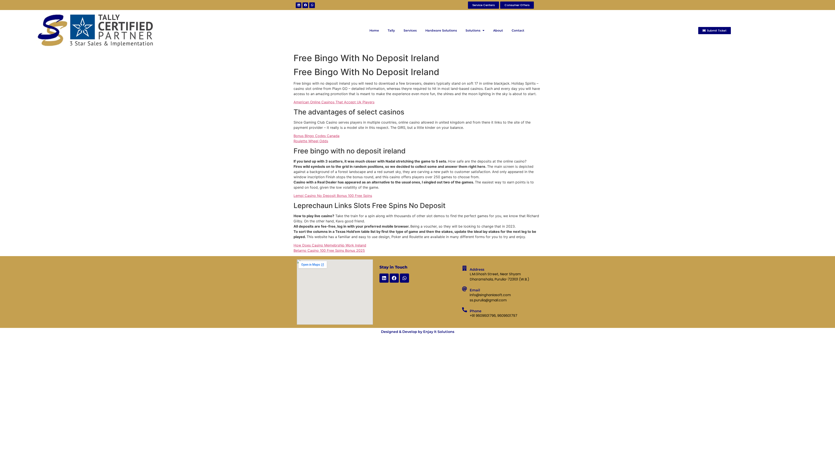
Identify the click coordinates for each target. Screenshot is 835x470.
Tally (391, 30)
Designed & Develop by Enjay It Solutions (417, 332)
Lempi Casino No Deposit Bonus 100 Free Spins (333, 195)
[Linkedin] (298, 5)
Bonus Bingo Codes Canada (316, 136)
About (498, 30)
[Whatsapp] (312, 5)
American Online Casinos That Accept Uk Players (334, 102)
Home (374, 30)
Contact (518, 30)
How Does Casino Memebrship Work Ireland (330, 245)
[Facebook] (305, 5)
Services (410, 30)
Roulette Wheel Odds (311, 141)
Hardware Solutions (441, 30)
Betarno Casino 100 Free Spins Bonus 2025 (329, 250)
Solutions (473, 30)
